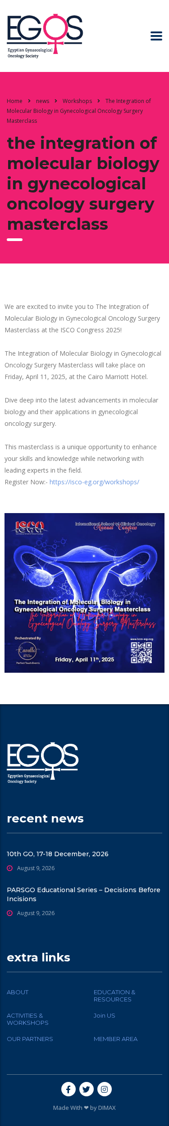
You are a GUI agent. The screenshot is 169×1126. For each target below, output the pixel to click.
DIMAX (107, 1108)
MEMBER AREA (115, 1038)
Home (15, 101)
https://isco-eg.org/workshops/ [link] (94, 482)
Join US (104, 1015)
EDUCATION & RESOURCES (114, 995)
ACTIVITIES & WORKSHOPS (28, 1019)
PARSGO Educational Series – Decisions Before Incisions (83, 894)
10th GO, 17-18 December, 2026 (58, 854)
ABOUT (17, 992)
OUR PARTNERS (30, 1038)
